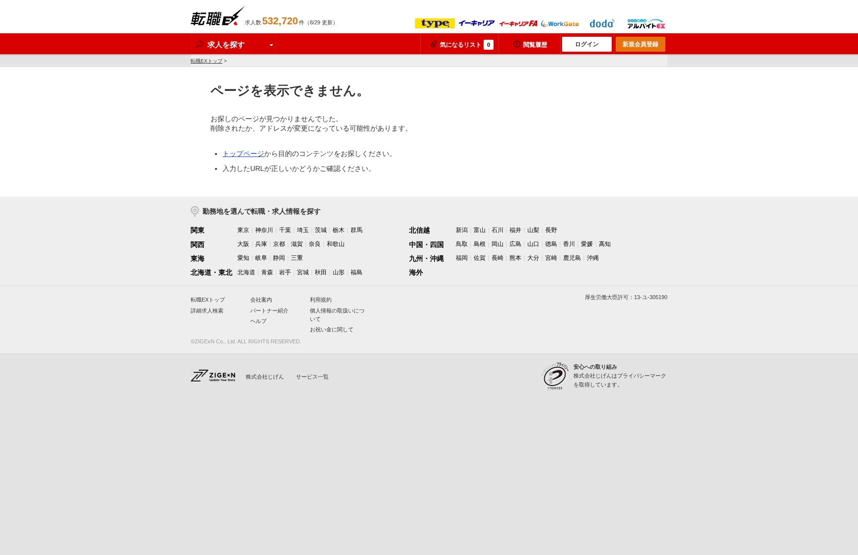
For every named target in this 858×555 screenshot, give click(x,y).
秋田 (321, 272)
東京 (243, 230)
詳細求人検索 (207, 311)
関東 (198, 230)
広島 (515, 243)
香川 (569, 243)
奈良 (315, 243)
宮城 (303, 272)
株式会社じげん (265, 377)
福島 (356, 272)
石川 (497, 230)
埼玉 (303, 230)
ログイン (587, 44)
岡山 (497, 243)
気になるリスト (465, 44)
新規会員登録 (640, 44)
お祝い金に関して (332, 329)
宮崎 (551, 257)
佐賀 (480, 257)
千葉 (285, 230)
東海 (198, 258)
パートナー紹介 (269, 311)
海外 (416, 272)
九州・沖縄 (426, 258)
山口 (533, 243)
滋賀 (297, 243)
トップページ (243, 154)
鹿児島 (572, 257)
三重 (297, 257)
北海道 (246, 272)
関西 (198, 244)
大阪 (243, 243)
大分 (533, 257)
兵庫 (261, 243)
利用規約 (321, 300)
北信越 (419, 230)
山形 (339, 272)
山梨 (533, 230)
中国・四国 (426, 244)
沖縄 (593, 257)
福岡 (462, 257)
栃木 (339, 230)
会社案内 (261, 300)
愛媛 (587, 243)
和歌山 (336, 243)
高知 (605, 243)
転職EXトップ (206, 61)
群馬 (356, 230)
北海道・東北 (211, 272)
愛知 (243, 257)
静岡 (279, 257)
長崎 (497, 257)
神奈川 (264, 230)
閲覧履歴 (535, 44)
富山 (480, 230)
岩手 (285, 272)
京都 (279, 243)
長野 (551, 230)
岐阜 (261, 257)
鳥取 (462, 243)
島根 (480, 243)
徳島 (551, 243)
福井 (515, 230)
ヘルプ (258, 321)
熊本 (515, 257)
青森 (267, 272)
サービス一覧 (312, 377)
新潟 (462, 230)
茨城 (321, 230)
